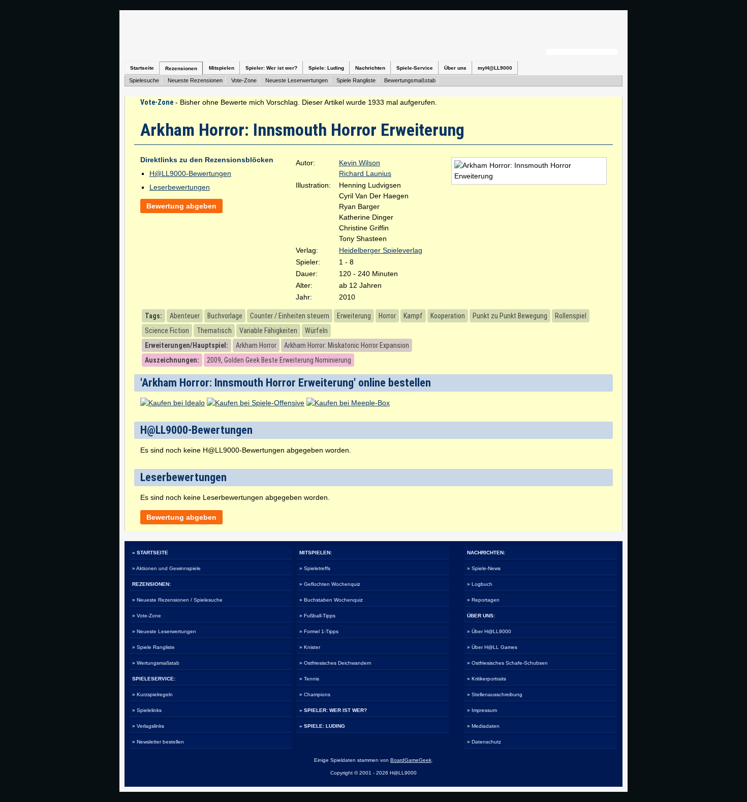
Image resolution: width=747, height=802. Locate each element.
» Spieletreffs (314, 568)
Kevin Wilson (359, 163)
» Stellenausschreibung (494, 694)
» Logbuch (479, 584)
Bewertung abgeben (181, 206)
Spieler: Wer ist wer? (271, 68)
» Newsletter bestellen (158, 742)
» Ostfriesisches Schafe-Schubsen (507, 663)
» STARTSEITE (150, 552)
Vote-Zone (244, 80)
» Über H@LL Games (492, 647)
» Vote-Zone (146, 615)
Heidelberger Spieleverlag (380, 250)
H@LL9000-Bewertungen (190, 173)
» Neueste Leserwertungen (164, 631)
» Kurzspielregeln (152, 694)
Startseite (142, 68)
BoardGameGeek (410, 760)
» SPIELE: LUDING (322, 726)
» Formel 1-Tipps (318, 631)
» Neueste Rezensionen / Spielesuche (177, 600)
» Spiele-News (484, 568)
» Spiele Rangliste (153, 647)
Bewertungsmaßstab (409, 80)
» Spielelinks (147, 710)
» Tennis (309, 678)
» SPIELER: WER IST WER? (333, 710)
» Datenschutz (484, 742)
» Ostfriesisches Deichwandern (335, 663)
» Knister (309, 647)
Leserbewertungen (179, 187)
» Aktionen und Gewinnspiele (166, 568)
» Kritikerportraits (486, 678)
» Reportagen (483, 600)
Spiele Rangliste (356, 80)
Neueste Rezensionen (195, 80)
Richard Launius (365, 173)
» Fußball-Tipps (317, 615)
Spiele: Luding (326, 68)
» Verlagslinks (148, 726)
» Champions (314, 694)
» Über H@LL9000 (489, 631)
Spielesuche (144, 80)
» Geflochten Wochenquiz (329, 584)
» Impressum (482, 710)
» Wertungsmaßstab (155, 663)
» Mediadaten (483, 726)
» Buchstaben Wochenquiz (331, 600)
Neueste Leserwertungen (296, 80)
